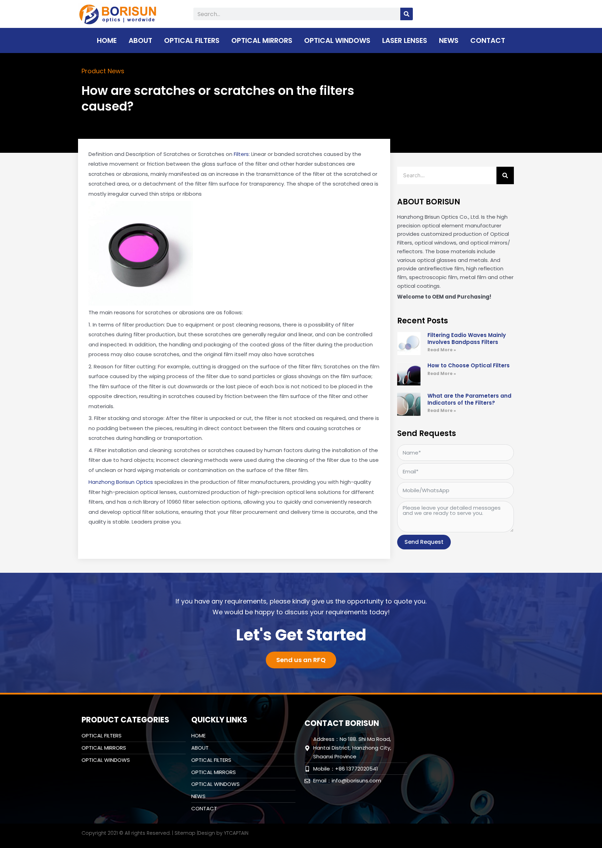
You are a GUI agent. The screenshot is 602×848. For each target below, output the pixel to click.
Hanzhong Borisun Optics (120, 482)
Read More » (441, 350)
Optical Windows (337, 40)
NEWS (448, 40)
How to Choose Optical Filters (468, 365)
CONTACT (487, 40)
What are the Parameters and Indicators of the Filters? (469, 399)
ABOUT (140, 40)
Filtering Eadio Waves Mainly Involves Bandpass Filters (466, 338)
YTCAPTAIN (236, 833)
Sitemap (185, 833)
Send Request (423, 542)
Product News (103, 71)
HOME (107, 40)
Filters (241, 154)
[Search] (406, 14)
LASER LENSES (404, 40)
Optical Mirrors (261, 40)
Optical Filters (191, 40)
